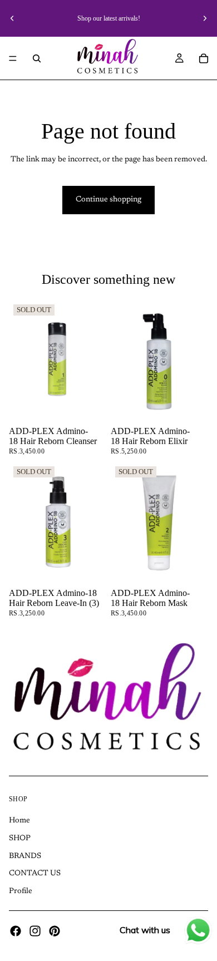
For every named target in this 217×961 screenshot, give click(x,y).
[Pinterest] (54, 931)
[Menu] (13, 58)
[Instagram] (35, 931)
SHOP (20, 838)
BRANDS (25, 856)
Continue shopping (108, 200)
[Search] (36, 58)
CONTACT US (35, 874)
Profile (20, 891)
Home (19, 821)
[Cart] (203, 58)
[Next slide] (205, 18)
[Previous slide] (12, 18)
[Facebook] (15, 931)
